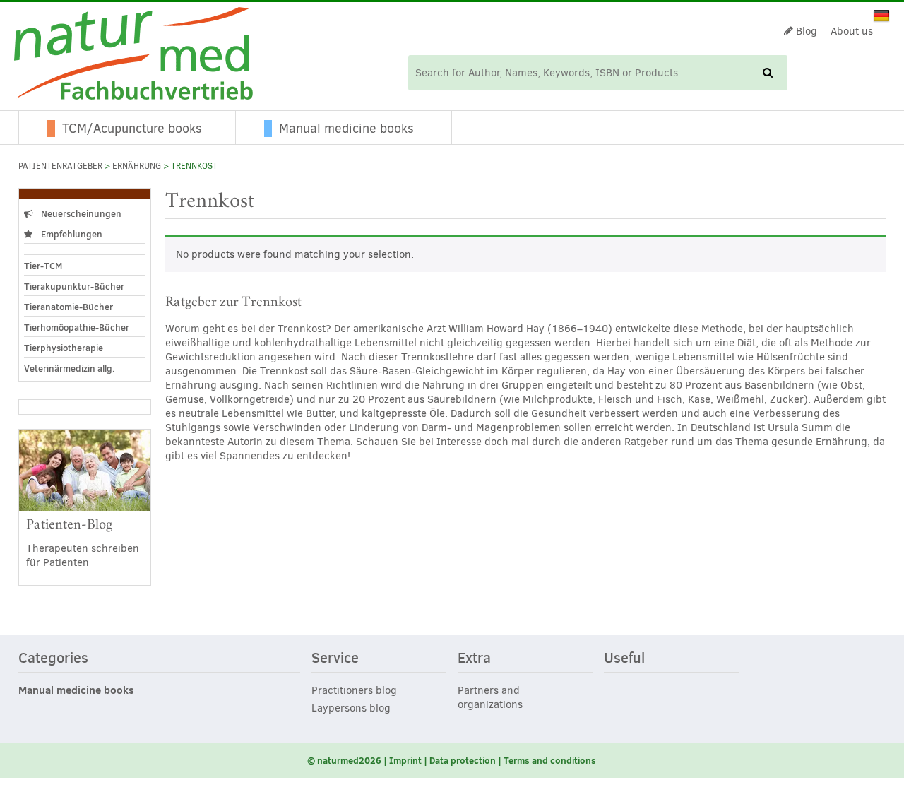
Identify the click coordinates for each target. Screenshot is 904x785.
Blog (805, 31)
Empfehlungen (70, 234)
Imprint (405, 760)
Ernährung (136, 166)
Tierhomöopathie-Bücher (76, 327)
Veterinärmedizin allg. (69, 368)
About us (852, 31)
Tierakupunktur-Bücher (74, 286)
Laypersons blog (351, 708)
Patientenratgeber (60, 166)
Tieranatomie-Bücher (68, 306)
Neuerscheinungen (80, 213)
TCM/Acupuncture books (132, 128)
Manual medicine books (346, 128)
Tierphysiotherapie (63, 347)
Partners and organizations (490, 697)
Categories (53, 658)
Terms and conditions (550, 760)
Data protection (462, 760)
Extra (474, 658)
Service (335, 658)
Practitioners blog (354, 690)
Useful (624, 658)
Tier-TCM (43, 265)
